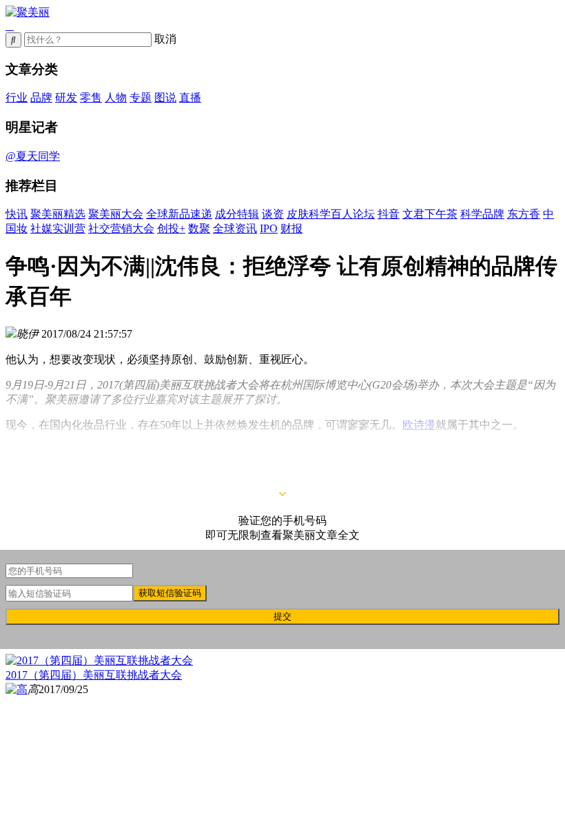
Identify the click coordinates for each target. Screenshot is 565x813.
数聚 (199, 228)
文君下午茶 (430, 214)
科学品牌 (482, 214)
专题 (141, 97)
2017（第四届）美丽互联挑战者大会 (94, 675)
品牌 (41, 97)
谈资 (273, 214)
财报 (291, 228)
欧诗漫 (418, 425)
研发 (66, 97)
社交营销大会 (121, 228)
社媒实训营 (57, 228)
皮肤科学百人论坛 (331, 214)
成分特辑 (237, 214)
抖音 (389, 214)
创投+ (171, 228)
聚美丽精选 (57, 214)
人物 (116, 97)
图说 (165, 97)
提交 (282, 616)
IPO (269, 228)
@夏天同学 (33, 156)
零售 (91, 97)
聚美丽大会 (115, 214)
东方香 (523, 214)
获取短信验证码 (169, 593)
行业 (17, 97)
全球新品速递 (179, 214)
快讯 (17, 214)
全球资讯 (235, 228)
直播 (190, 97)
